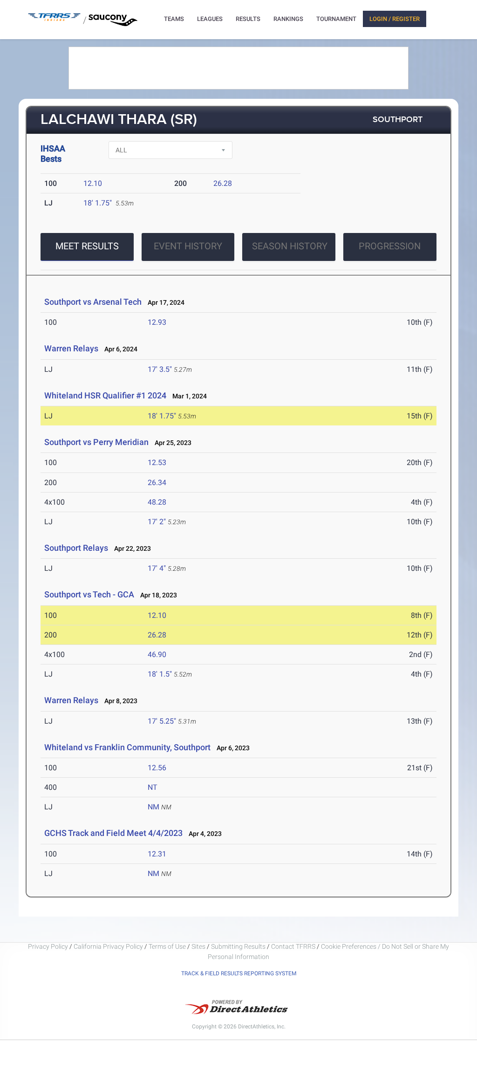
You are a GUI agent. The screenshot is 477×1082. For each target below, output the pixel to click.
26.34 (157, 482)
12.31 (157, 853)
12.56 (157, 767)
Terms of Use (167, 946)
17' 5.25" (162, 721)
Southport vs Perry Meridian (96, 442)
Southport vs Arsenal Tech (93, 302)
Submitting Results (238, 946)
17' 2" (157, 521)
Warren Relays (71, 348)
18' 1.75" (97, 203)
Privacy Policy (48, 946)
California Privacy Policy (108, 946)
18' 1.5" (160, 674)
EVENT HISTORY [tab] (188, 246)
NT (152, 787)
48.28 (157, 502)
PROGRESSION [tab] (390, 246)
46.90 (157, 654)
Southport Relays (76, 548)
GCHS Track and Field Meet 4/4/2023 (113, 833)
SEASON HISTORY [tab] (289, 246)
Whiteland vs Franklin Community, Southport (127, 747)
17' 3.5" (160, 369)
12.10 (92, 183)
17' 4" (157, 568)
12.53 (157, 462)
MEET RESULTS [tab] (87, 246)
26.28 (222, 183)
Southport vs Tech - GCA (89, 594)
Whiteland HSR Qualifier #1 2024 (105, 395)
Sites (198, 946)
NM (153, 806)
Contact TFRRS (294, 946)
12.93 (157, 322)
